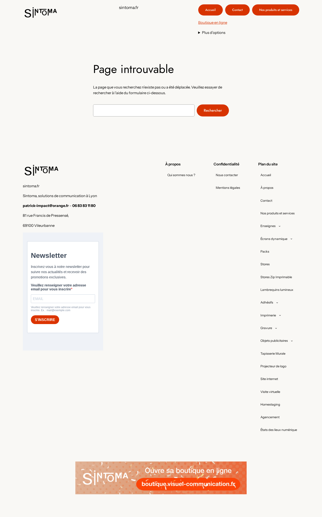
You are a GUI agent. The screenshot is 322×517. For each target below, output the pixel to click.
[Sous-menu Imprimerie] (280, 315)
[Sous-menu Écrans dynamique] (291, 239)
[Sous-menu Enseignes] (280, 226)
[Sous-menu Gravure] (276, 328)
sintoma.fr (128, 7)
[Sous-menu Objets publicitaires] (292, 341)
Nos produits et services (275, 10)
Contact (237, 10)
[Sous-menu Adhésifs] (277, 303)
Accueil (210, 10)
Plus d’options (213, 32)
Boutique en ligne (212, 22)
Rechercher (213, 110)
